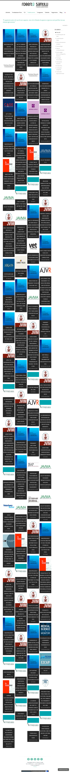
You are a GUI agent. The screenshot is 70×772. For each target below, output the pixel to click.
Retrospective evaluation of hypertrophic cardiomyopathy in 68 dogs (21, 93)
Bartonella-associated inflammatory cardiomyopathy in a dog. (45, 359)
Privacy (35, 766)
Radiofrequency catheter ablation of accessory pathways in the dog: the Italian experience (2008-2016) (21, 301)
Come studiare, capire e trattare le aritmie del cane (21, 204)
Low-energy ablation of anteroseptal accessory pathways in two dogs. (8, 302)
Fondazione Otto (17, 12)
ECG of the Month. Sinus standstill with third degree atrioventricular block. (33, 311)
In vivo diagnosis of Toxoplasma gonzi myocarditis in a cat (33, 257)
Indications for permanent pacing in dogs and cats (33, 283)
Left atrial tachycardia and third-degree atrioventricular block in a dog (8, 118)
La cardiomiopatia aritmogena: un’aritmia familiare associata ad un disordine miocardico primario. (8, 406)
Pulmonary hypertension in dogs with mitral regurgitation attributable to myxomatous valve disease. (9, 556)
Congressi (40, 12)
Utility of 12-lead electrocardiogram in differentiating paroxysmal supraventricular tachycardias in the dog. (33, 612)
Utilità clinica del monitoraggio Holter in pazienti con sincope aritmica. (21, 584)
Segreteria (54, 12)
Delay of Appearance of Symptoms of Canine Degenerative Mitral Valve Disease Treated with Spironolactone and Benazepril (33, 227)
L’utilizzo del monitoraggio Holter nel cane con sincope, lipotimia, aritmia (45, 731)
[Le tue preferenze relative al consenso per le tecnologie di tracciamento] (63, 769)
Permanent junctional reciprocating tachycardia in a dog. (33, 448)
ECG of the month (45, 160)
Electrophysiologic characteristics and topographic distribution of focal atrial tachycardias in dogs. (33, 542)
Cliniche (47, 12)
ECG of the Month (9, 206)
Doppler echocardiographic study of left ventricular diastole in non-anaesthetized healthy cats (9, 702)
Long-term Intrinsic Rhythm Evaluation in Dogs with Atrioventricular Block (45, 389)
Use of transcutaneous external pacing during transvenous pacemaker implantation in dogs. (8, 521)
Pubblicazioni (31, 12)
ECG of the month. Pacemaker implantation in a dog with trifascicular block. (45, 480)
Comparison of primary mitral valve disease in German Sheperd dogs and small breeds (33, 645)
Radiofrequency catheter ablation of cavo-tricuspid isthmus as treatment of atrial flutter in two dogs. (45, 545)
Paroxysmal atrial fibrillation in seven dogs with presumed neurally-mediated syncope (21, 380)
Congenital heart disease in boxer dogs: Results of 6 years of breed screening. (21, 553)
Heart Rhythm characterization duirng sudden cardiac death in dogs (21, 123)
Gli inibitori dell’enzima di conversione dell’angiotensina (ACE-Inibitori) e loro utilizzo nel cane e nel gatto (8, 737)
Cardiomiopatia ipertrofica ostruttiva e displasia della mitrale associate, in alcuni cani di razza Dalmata (21, 685)
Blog (61, 12)
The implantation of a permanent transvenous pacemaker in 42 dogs (45, 642)
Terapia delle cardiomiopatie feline (33, 735)
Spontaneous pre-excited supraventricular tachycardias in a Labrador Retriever (9, 49)
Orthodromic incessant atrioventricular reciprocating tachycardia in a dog (33, 675)
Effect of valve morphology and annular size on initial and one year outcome (21, 653)
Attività (8, 12)
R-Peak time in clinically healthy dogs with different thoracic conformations (33, 167)
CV (24, 12)
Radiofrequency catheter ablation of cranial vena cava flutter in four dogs (8, 148)
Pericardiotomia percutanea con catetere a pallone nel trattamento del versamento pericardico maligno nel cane (45, 698)
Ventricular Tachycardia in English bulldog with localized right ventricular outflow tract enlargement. (33, 480)
